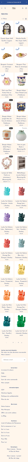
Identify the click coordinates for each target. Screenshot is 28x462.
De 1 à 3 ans (5, 429)
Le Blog (3, 416)
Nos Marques (5, 409)
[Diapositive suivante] (26, 2)
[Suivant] (21, 342)
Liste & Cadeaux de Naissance (11, 423)
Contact (3, 376)
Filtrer (5, 19)
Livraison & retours (7, 370)
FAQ (2, 373)
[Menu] (2, 8)
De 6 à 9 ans (5, 436)
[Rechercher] (5, 8)
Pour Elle (4, 439)
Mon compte (5, 382)
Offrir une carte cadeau (8, 413)
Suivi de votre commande (9, 379)
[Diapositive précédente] (1, 2)
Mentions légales (6, 393)
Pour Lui (4, 442)
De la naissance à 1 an (8, 426)
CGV (2, 390)
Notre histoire (5, 406)
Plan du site (5, 399)
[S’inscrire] (24, 359)
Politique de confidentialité (9, 396)
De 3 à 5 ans (5, 432)
